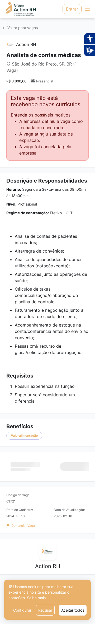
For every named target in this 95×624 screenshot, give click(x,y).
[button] (87, 9)
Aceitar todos (72, 610)
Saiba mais (36, 597)
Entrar (72, 9)
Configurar (22, 610)
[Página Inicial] (22, 9)
